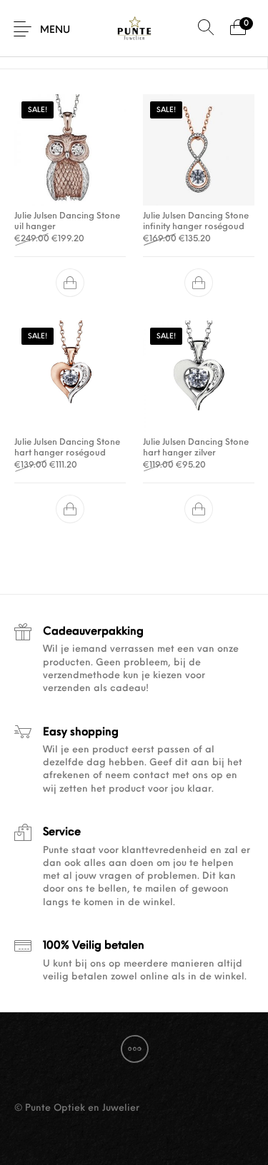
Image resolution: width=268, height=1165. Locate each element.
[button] (70, 283)
